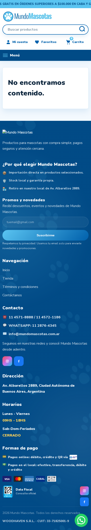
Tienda (7, 278)
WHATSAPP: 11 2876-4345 (33, 325)
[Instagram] (84, 490)
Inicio (6, 270)
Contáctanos (12, 295)
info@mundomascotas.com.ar (34, 334)
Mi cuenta (20, 42)
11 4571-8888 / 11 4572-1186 (35, 317)
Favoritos (49, 42)
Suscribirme (46, 235)
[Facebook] (84, 501)
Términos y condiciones (20, 286)
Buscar (82, 29)
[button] (81, 520)
